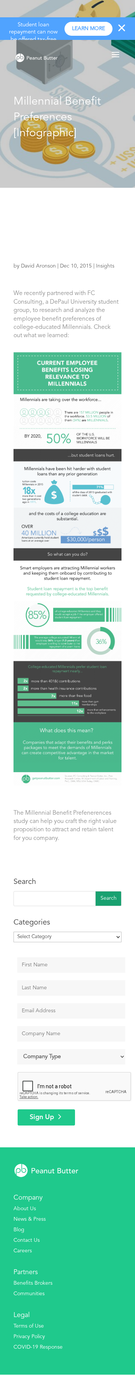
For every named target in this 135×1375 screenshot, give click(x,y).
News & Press (30, 1219)
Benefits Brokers (33, 1283)
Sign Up (42, 1117)
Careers (23, 1250)
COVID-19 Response (38, 1347)
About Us (25, 1208)
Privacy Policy (29, 1336)
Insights (105, 266)
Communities (29, 1293)
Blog (19, 1229)
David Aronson (38, 266)
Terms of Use (29, 1326)
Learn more (88, 28)
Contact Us (27, 1240)
